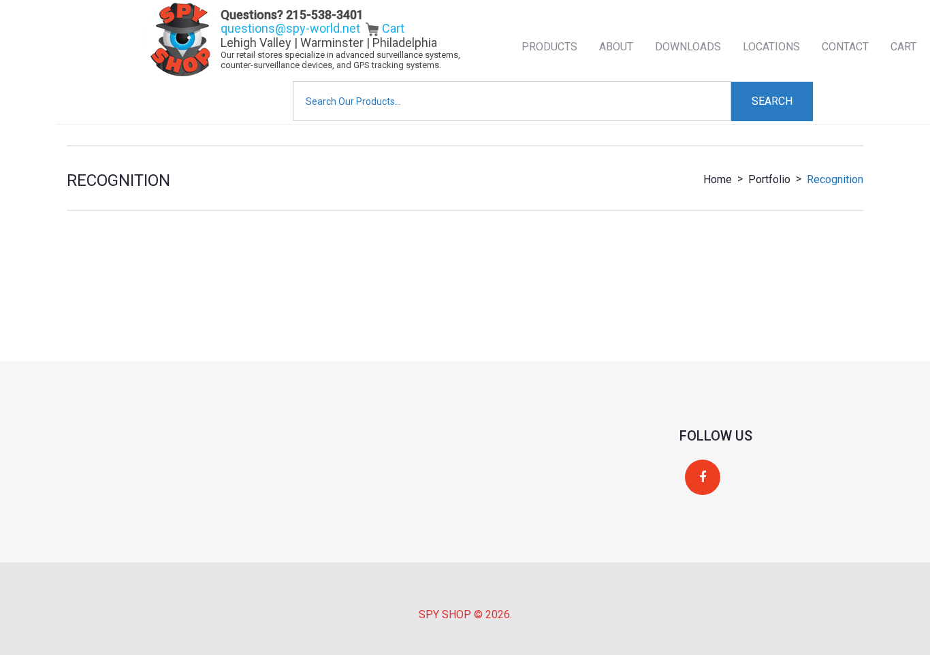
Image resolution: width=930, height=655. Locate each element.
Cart (391, 28)
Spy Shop (445, 614)
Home (717, 179)
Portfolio (769, 179)
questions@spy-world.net (290, 28)
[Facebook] (702, 477)
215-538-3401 (325, 14)
